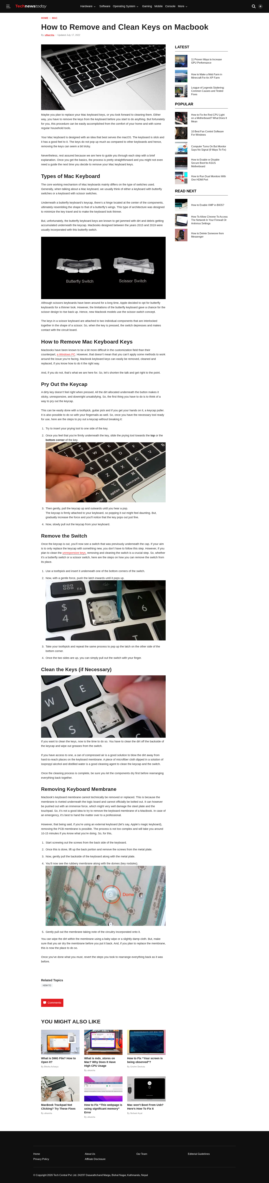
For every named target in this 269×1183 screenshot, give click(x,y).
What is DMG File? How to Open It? (58, 1060)
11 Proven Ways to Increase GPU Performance (206, 61)
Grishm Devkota (137, 1066)
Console (170, 6)
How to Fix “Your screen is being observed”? (145, 1060)
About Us (90, 1154)
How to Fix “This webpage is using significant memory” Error (103, 1108)
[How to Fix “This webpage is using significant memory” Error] (103, 1088)
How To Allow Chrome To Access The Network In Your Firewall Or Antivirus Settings (209, 220)
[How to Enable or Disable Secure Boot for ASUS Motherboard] (181, 163)
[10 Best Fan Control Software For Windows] (181, 133)
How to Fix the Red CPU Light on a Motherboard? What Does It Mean (209, 118)
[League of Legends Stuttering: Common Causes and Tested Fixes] (181, 91)
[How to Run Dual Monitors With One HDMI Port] (181, 178)
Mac (54, 18)
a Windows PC (66, 354)
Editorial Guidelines (199, 1154)
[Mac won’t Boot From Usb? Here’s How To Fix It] (146, 1088)
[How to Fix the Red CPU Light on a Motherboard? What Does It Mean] (181, 118)
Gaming (147, 6)
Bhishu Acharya (51, 1066)
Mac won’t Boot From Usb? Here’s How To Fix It (145, 1106)
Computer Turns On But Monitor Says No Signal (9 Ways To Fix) (208, 148)
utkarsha (49, 35)
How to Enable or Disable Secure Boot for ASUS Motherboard (205, 163)
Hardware (86, 6)
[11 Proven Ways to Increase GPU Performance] (181, 61)
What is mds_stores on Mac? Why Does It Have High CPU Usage (100, 1062)
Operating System (124, 6)
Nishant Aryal (136, 1113)
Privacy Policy (41, 1159)
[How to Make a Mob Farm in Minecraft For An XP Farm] (181, 76)
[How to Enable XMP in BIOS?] (181, 205)
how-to (47, 985)
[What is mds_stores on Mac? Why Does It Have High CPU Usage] (103, 1042)
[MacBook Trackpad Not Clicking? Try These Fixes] (60, 1088)
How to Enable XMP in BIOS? (207, 205)
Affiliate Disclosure (95, 1159)
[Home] (31, 6)
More (181, 6)
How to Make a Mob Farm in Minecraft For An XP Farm (206, 76)
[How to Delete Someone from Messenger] (181, 235)
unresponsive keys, (74, 552)
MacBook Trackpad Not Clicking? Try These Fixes (58, 1106)
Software (104, 6)
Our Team (141, 1154)
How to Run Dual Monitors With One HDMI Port (208, 178)
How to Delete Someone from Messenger (207, 235)
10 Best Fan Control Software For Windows (207, 133)
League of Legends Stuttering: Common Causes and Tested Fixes (207, 91)
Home (44, 18)
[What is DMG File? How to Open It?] (60, 1042)
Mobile (158, 6)
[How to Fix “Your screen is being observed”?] (146, 1042)
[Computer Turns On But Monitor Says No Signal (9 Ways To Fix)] (181, 148)
